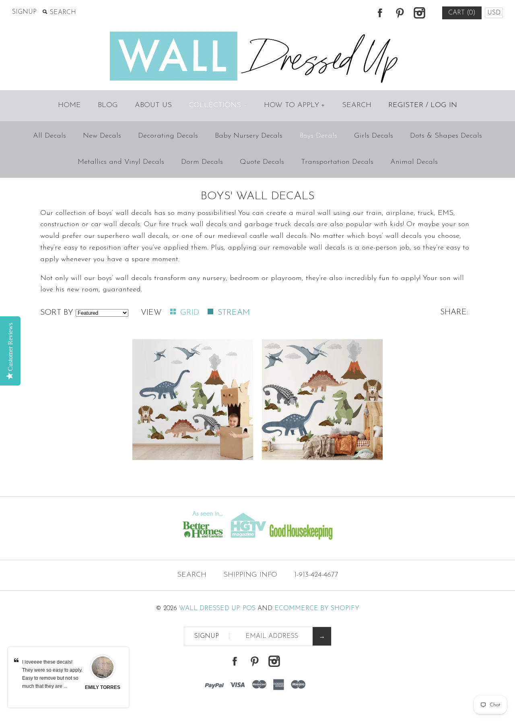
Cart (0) (462, 13)
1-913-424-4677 (316, 575)
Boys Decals (318, 136)
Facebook (380, 13)
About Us (153, 105)
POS (249, 608)
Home (69, 105)
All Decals (49, 136)
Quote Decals (262, 162)
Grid (191, 313)
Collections (217, 105)
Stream (234, 313)
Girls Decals (373, 136)
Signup (24, 12)
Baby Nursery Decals (248, 136)
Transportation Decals (337, 162)
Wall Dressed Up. (210, 608)
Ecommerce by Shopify (316, 608)
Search (356, 105)
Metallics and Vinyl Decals (121, 162)
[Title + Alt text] (88, 544)
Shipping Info (250, 575)
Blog (108, 105)
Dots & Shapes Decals (446, 136)
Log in (444, 105)
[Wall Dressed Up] (258, 32)
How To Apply (294, 105)
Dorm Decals (202, 162)
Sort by (56, 313)
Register (405, 105)
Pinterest (399, 13)
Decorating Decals (168, 136)
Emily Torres (102, 687)
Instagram (419, 13)
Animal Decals (414, 162)
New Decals (102, 136)
